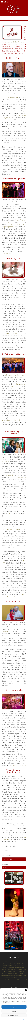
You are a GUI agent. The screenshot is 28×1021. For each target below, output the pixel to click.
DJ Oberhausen (21, 961)
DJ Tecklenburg (15, 979)
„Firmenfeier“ (6, 254)
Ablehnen (14, 1011)
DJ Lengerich (15, 981)
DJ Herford (16, 963)
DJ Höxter (23, 963)
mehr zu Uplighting (19, 765)
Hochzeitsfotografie (19, 477)
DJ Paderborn (7, 963)
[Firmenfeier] (14, 935)
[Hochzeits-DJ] (14, 902)
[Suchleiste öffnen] (26, 18)
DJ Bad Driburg (8, 975)
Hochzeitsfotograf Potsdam (12, 529)
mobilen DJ (13, 386)
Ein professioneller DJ (10, 97)
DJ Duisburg (17, 967)
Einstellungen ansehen (14, 1015)
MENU (6, 2)
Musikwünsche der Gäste (12, 420)
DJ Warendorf (21, 967)
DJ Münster (8, 967)
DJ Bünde (19, 979)
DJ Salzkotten (13, 975)
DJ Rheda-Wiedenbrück (18, 977)
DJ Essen (17, 961)
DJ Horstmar (23, 975)
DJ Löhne (23, 973)
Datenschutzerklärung (9, 1019)
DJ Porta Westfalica (7, 969)
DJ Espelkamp (18, 975)
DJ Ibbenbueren (19, 969)
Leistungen (6, 867)
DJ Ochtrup (19, 971)
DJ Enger (22, 971)
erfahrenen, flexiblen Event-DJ (15, 375)
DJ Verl (20, 973)
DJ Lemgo (10, 971)
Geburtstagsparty (20, 384)
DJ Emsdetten (16, 973)
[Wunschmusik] (14, 878)
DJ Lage (7, 979)
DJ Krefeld (12, 967)
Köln (10, 513)
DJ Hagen (12, 963)
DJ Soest (7, 965)
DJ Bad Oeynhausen (10, 977)
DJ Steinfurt (18, 965)
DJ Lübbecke (13, 969)
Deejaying (5, 631)
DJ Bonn (10, 965)
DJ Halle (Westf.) (20, 981)
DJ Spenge (24, 969)
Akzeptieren (14, 1007)
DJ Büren (10, 981)
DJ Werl (10, 979)
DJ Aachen (22, 965)
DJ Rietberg (24, 979)
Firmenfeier (6, 461)
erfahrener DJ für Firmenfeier (15, 42)
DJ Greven (7, 973)
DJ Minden (20, 963)
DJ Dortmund (12, 961)
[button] (26, 990)
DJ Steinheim (11, 973)
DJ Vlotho (14, 971)
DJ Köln (4, 961)
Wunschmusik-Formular (10, 334)
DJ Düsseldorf (7, 961)
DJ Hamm (14, 965)
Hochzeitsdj (9, 475)
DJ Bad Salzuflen (6, 971)
